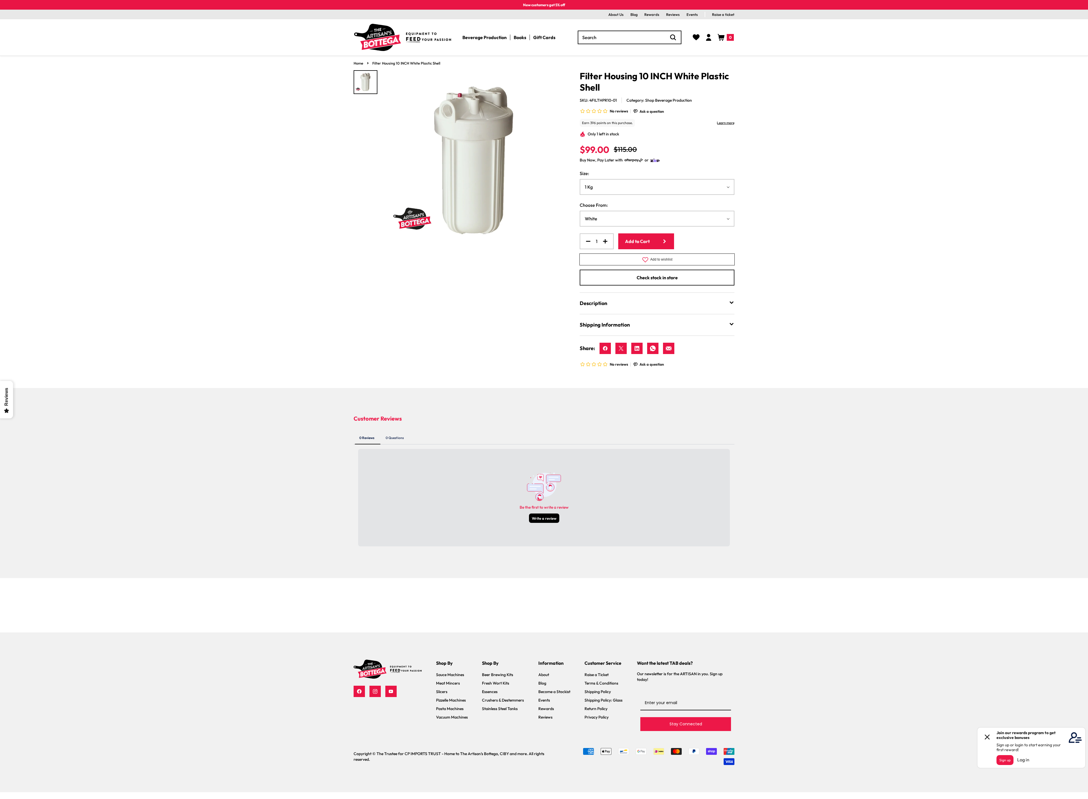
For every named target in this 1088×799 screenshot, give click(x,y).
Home (358, 63)
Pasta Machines (450, 708)
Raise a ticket (723, 14)
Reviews (673, 14)
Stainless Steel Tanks (500, 708)
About (543, 674)
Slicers (441, 691)
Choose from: (594, 205)
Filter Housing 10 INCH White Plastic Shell (406, 63)
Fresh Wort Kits (495, 683)
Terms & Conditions (601, 683)
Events (692, 14)
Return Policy (596, 708)
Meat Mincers (448, 683)
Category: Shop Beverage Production (659, 100)
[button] (726, 37)
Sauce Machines (450, 674)
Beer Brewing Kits (497, 674)
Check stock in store (657, 277)
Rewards (651, 14)
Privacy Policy (597, 717)
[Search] (673, 37)
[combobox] (629, 37)
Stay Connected (686, 724)
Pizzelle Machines (451, 700)
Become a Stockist (554, 691)
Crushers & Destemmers (503, 700)
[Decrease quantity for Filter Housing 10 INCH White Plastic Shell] (586, 241)
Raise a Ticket (597, 674)
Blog (634, 14)
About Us (616, 14)
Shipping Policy (598, 691)
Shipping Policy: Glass (603, 700)
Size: (584, 173)
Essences (490, 691)
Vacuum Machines (452, 717)
